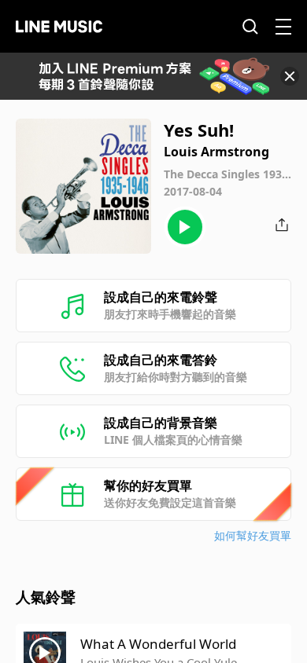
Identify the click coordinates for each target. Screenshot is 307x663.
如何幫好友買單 (252, 535)
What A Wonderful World (158, 644)
